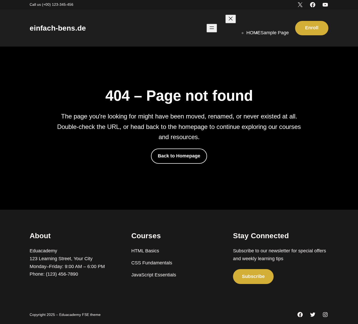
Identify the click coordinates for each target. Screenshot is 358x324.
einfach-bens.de (58, 28)
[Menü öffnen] (212, 28)
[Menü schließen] (230, 19)
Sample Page (275, 32)
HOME (253, 32)
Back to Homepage (179, 155)
